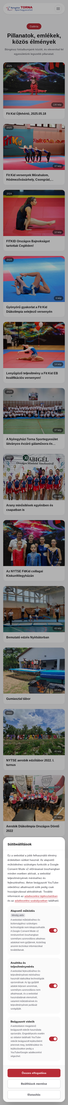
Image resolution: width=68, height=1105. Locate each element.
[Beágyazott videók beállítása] (53, 1039)
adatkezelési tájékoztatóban (41, 896)
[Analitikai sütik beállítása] (53, 985)
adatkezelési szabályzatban (31, 900)
